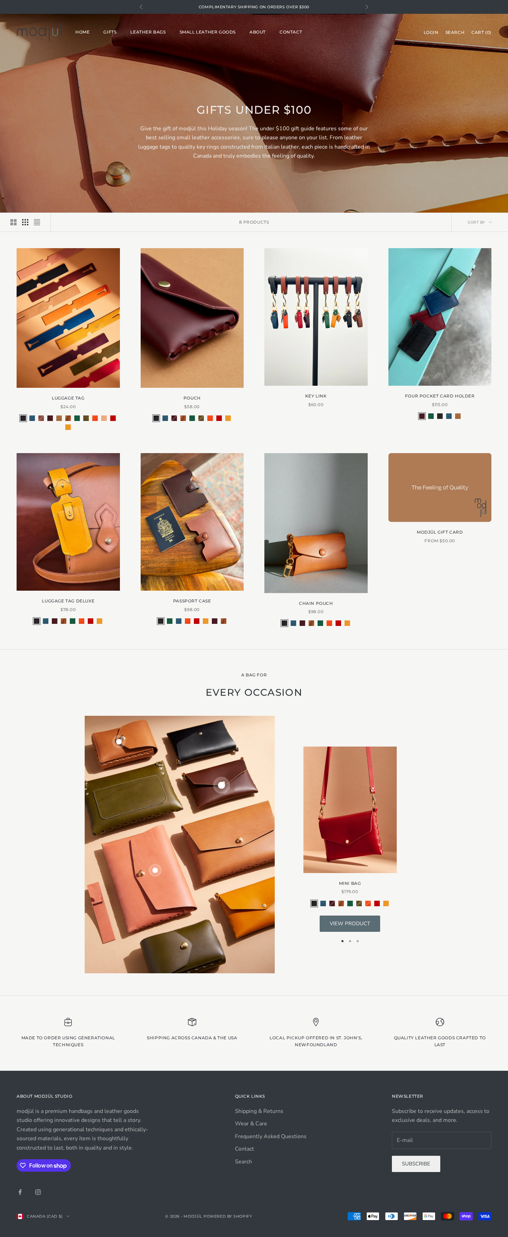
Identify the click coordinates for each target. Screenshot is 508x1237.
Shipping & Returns (259, 1111)
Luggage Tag (68, 398)
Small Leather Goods (208, 32)
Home (82, 32)
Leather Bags (148, 32)
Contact (291, 32)
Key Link (316, 396)
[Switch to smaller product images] (25, 222)
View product (350, 923)
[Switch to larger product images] (13, 222)
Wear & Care (251, 1123)
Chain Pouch (316, 603)
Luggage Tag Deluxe (68, 600)
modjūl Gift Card (440, 532)
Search (243, 1161)
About (258, 32)
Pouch (192, 398)
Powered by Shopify (228, 1216)
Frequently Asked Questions (271, 1136)
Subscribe (416, 1163)
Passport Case (192, 600)
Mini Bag (350, 883)
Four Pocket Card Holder (440, 396)
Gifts (109, 32)
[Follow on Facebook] (20, 1192)
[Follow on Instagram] (38, 1192)
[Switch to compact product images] (37, 222)
